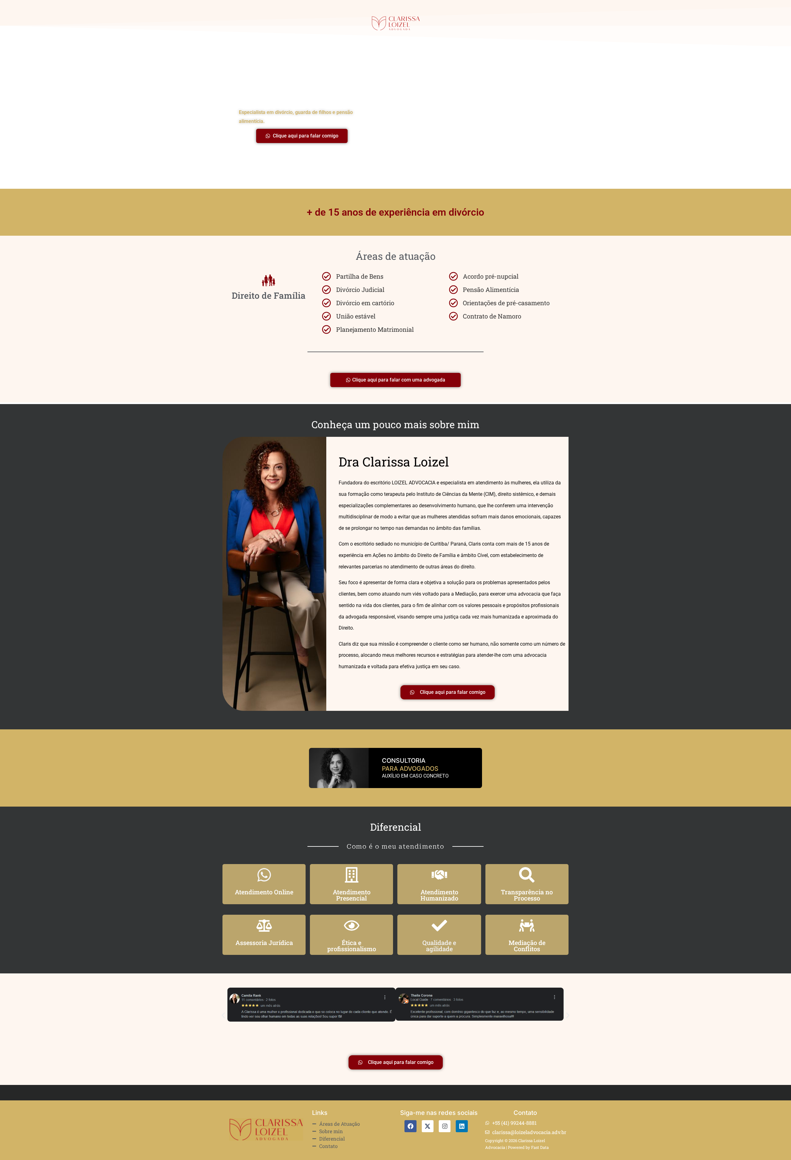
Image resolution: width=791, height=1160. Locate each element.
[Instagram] (444, 1126)
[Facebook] (410, 1126)
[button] (223, 1015)
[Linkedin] (461, 1126)
